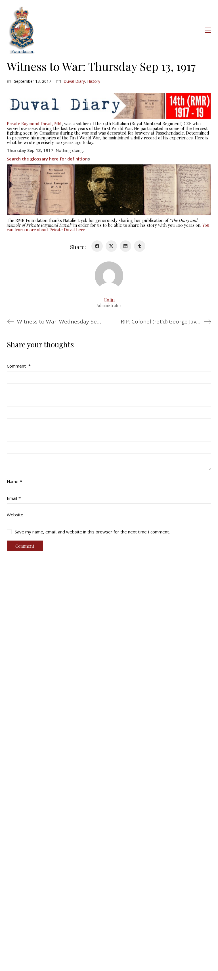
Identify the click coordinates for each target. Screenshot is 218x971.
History (93, 81)
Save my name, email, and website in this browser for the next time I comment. (92, 532)
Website (15, 515)
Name (14, 481)
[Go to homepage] (22, 30)
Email (14, 498)
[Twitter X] (111, 246)
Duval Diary (74, 81)
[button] (208, 30)
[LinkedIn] (125, 246)
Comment (19, 366)
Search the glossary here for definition (47, 159)
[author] (109, 275)
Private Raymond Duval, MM (34, 123)
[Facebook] (97, 246)
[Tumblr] (139, 246)
